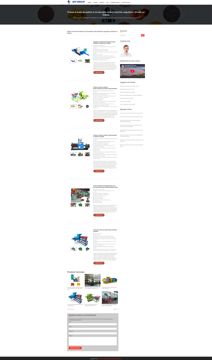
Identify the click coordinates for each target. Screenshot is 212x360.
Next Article (115, 309)
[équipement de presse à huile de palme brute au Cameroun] (110, 280)
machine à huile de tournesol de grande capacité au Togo (131, 116)
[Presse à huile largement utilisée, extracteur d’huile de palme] (93, 297)
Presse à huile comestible (125, 101)
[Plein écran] (143, 77)
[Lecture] (121, 77)
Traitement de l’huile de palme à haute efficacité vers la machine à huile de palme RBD (131, 126)
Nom (70, 322)
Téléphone (71, 331)
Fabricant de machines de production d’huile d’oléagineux (109, 358)
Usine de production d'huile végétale (127, 104)
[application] (132, 71)
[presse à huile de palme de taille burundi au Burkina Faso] (76, 297)
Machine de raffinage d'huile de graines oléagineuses (131, 95)
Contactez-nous (126, 2)
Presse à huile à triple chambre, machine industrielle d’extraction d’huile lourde (130, 121)
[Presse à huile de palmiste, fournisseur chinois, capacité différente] (110, 297)
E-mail (70, 326)
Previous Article (70, 309)
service (95, 2)
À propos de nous (115, 2)
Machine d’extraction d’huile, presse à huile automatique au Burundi (131, 145)
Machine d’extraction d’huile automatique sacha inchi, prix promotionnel (131, 131)
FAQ (107, 2)
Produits (102, 2)
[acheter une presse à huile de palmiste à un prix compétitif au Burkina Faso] (93, 280)
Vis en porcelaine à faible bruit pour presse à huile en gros (131, 113)
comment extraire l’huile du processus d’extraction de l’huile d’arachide (131, 140)
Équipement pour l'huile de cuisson (127, 89)
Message (70, 335)
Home (74, 17)
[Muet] (141, 77)
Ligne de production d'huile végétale (127, 92)
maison (89, 2)
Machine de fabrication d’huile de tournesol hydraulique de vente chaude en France (131, 136)
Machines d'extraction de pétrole (126, 98)
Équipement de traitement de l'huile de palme (94, 17)
